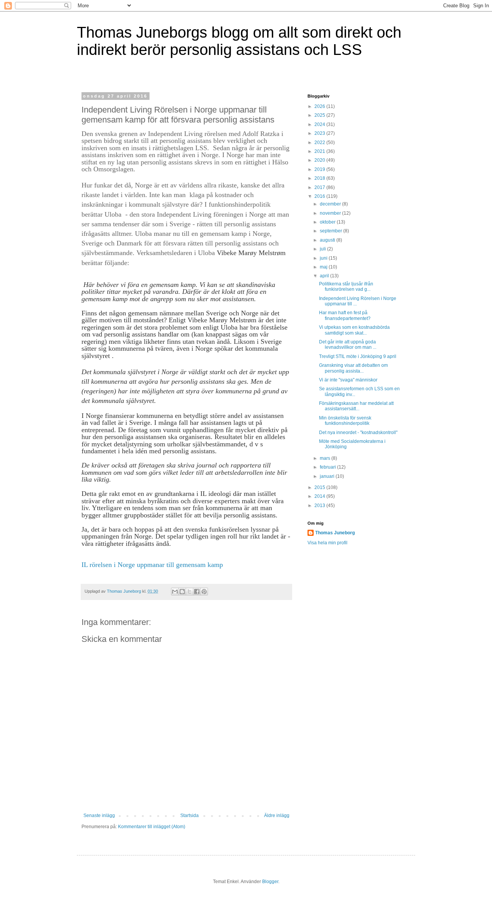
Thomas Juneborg (335, 532)
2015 (320, 487)
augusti (328, 240)
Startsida (189, 815)
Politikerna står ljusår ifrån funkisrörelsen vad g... (346, 286)
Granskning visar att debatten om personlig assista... (353, 368)
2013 (320, 505)
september (331, 231)
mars (325, 458)
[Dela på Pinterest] (204, 591)
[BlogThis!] (182, 591)
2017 (320, 187)
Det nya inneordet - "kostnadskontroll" (358, 432)
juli (323, 249)
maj (324, 267)
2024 (320, 124)
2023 (320, 133)
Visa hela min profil (327, 542)
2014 (320, 496)
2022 (320, 142)
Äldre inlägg (276, 815)
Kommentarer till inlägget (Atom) (151, 826)
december (331, 204)
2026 (320, 106)
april (325, 275)
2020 (320, 160)
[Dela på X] (189, 591)
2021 (320, 151)
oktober (328, 222)
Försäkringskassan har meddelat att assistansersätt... (356, 406)
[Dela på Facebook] (197, 591)
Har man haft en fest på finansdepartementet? (345, 315)
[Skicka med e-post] (175, 591)
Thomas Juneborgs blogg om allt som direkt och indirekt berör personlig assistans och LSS (239, 41)
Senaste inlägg (99, 815)
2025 (320, 115)
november (331, 213)
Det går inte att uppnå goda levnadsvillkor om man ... (347, 344)
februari (328, 467)
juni (324, 258)
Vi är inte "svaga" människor (348, 380)
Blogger (270, 881)
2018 (320, 178)
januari (328, 476)
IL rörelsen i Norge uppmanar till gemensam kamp (152, 565)
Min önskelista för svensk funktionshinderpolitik (345, 420)
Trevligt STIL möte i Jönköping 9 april (357, 356)
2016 (320, 196)
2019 (320, 169)
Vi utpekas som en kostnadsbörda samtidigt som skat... (354, 330)
